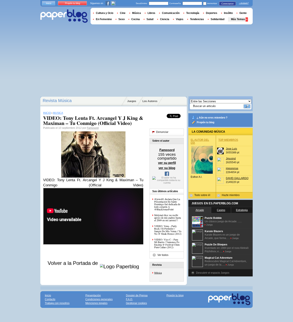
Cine (122, 13)
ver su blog (167, 168)
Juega (209, 224)
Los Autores (149, 101)
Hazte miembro (231, 195)
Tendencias (197, 19)
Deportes (211, 13)
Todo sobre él (202, 195)
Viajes (179, 19)
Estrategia (242, 210)
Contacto (50, 299)
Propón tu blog (205, 122)
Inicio (48, 3)
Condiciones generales (99, 299)
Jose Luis (231, 148)
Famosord (93, 127)
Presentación (93, 295)
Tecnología (192, 13)
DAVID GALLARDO (237, 178)
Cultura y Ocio (104, 13)
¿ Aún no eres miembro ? (212, 117)
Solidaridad (217, 19)
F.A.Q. (129, 299)
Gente (243, 13)
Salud (149, 19)
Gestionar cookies (136, 303)
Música (158, 272)
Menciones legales (96, 303)
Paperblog (64, 16)
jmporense (232, 168)
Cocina (135, 19)
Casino (221, 210)
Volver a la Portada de (73, 263)
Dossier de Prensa (137, 295)
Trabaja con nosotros (57, 303)
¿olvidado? (244, 3)
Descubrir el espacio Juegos (212, 272)
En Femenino (104, 19)
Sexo (121, 19)
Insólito (228, 13)
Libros (151, 13)
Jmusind (231, 158)
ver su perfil (167, 163)
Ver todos (162, 255)
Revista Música (57, 100)
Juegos (131, 101)
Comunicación (171, 13)
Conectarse (227, 3)
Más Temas (238, 19)
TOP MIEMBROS (228, 139)
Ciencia (164, 19)
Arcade (200, 210)
